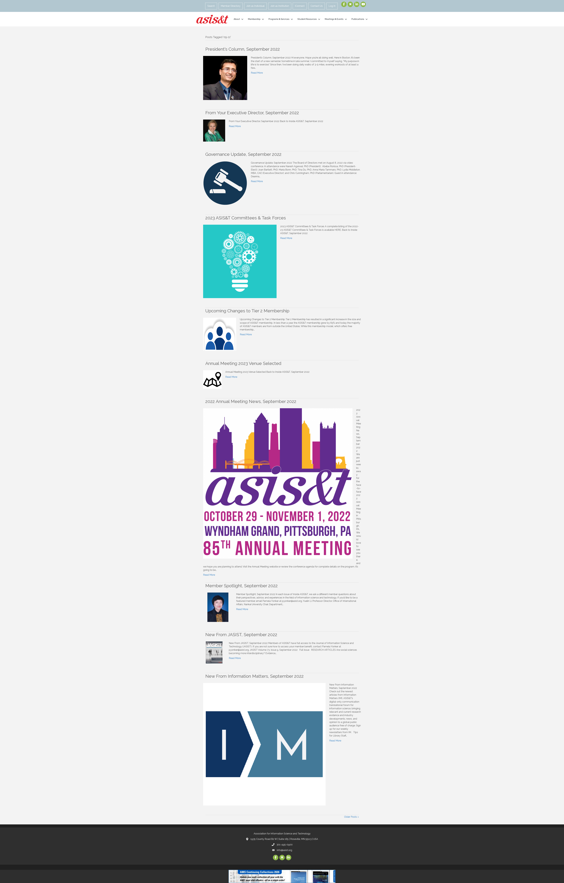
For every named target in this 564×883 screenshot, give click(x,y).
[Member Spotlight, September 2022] (218, 607)
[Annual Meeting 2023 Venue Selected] (212, 379)
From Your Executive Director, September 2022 (252, 112)
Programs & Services (278, 19)
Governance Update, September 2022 (243, 154)
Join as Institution (279, 6)
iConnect (300, 6)
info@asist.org (284, 850)
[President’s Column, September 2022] (225, 78)
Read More (257, 72)
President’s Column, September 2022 (242, 49)
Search (211, 6)
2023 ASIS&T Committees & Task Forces (245, 217)
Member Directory (230, 6)
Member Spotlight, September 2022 (241, 585)
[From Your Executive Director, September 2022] (214, 130)
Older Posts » (351, 816)
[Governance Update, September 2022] (225, 183)
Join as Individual (255, 6)
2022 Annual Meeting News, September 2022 (250, 401)
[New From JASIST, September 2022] (214, 652)
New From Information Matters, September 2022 (254, 676)
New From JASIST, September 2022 (241, 634)
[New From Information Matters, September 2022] (264, 744)
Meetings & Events (334, 19)
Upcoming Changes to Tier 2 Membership (247, 310)
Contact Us (316, 6)
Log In (332, 6)
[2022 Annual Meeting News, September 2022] (277, 483)
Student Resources (307, 19)
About (237, 19)
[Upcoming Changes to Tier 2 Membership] (219, 334)
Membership (254, 19)
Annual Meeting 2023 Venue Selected (243, 363)
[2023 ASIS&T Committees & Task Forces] (240, 261)
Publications (357, 19)
